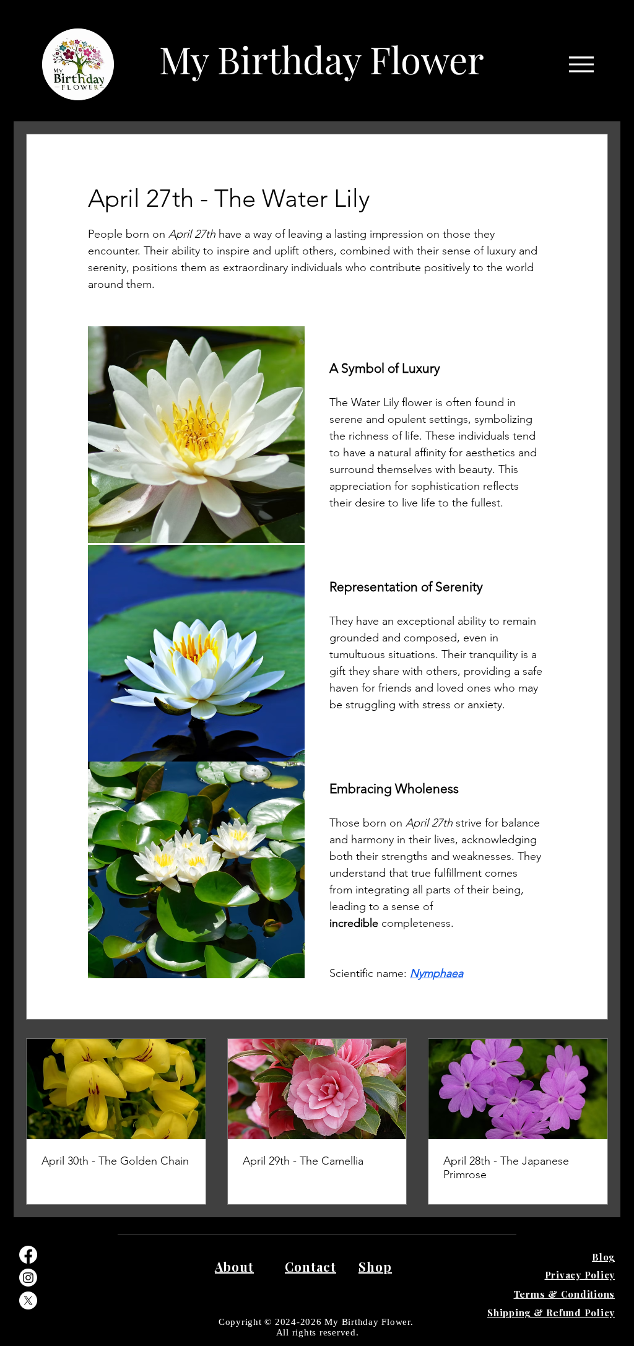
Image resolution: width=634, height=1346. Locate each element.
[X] (28, 1300)
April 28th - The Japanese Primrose (506, 1167)
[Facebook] (28, 1255)
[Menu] (581, 64)
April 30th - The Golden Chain (115, 1161)
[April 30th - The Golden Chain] (116, 1089)
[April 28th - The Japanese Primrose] (517, 1089)
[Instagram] (28, 1278)
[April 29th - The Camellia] (317, 1089)
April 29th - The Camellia (303, 1161)
